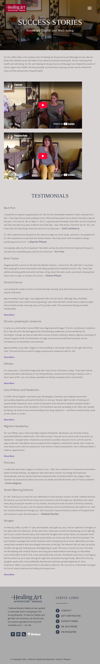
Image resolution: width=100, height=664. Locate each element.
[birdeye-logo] (34, 633)
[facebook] (13, 634)
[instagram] (18, 634)
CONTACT (66, 610)
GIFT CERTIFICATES (71, 615)
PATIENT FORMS (69, 621)
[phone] (24, 634)
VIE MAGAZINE (68, 631)
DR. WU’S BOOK (69, 626)
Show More (9, 314)
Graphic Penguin (63, 659)
